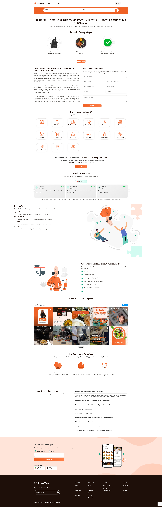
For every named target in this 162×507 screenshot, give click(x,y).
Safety (76, 493)
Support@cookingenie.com (109, 488)
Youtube (125, 493)
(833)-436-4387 (106, 485)
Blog (89, 485)
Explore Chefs (50, 3)
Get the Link (49, 459)
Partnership (91, 497)
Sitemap (77, 497)
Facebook (125, 488)
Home (76, 485)
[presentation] (34, 190)
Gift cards (90, 490)
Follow (126, 304)
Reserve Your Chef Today (81, 166)
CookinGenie (37, 502)
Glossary (90, 495)
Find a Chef (77, 495)
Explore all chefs (81, 61)
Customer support (106, 490)
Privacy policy (57, 502)
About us (77, 488)
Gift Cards (57, 3)
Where (46, 9)
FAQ (89, 488)
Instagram (125, 485)
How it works (78, 490)
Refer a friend (91, 493)
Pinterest (125, 490)
